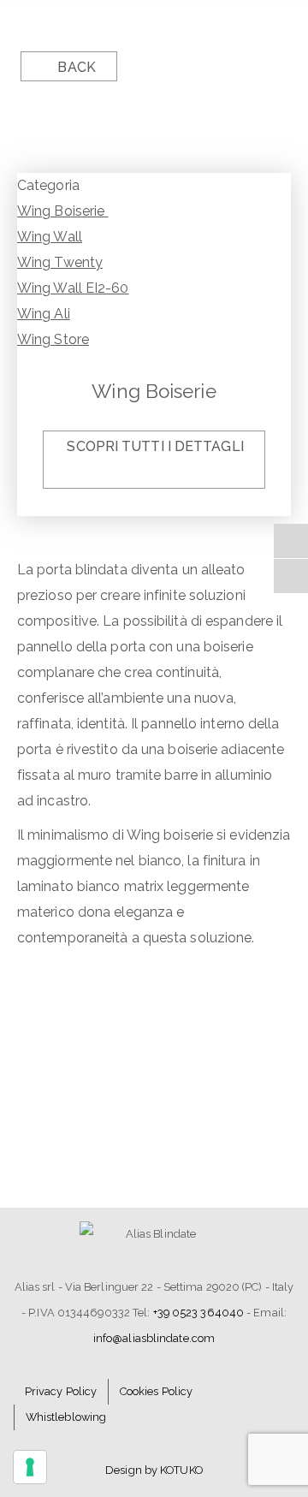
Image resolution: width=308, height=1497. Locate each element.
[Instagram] (291, 576)
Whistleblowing (66, 1417)
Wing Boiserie (62, 211)
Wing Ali (43, 314)
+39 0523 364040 (199, 1312)
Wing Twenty (60, 262)
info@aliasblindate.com (154, 1338)
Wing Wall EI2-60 (73, 288)
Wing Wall (49, 237)
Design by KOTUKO (154, 1470)
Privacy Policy (61, 1391)
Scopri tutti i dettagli (155, 446)
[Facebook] (291, 541)
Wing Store (53, 339)
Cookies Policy (156, 1391)
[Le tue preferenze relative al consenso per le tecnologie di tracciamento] (30, 1467)
